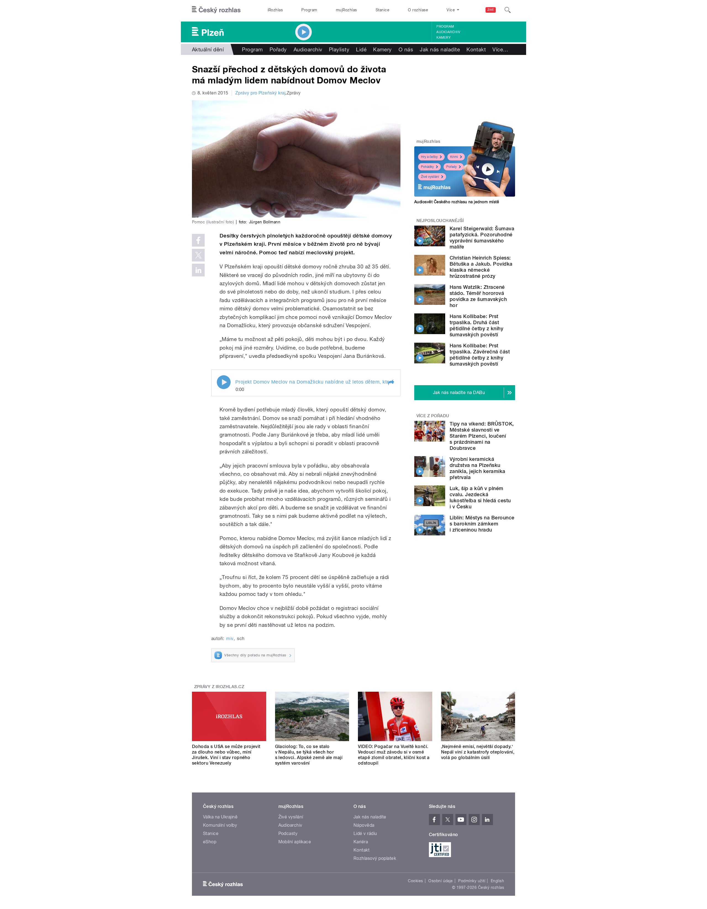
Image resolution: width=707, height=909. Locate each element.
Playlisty (339, 49)
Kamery (443, 37)
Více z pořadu (432, 415)
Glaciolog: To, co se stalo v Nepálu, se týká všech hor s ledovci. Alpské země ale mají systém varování (309, 755)
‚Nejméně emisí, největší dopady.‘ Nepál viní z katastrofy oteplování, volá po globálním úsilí (478, 752)
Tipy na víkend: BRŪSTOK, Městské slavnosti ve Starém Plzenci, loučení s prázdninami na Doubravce (482, 436)
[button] (390, 382)
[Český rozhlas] (216, 10)
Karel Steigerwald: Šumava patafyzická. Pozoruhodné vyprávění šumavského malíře (482, 238)
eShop (209, 841)
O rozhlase (418, 10)
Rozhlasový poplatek (375, 858)
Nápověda (364, 825)
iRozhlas (275, 10)
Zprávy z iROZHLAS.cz (219, 686)
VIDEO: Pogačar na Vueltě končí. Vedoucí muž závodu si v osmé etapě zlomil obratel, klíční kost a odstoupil (394, 755)
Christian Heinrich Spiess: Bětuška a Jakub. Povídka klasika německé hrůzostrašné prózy (481, 267)
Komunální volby (220, 825)
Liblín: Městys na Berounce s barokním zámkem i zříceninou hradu (482, 524)
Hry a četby (429, 157)
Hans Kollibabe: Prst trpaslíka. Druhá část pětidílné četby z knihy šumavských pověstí (476, 325)
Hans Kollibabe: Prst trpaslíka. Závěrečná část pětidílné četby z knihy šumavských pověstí (480, 355)
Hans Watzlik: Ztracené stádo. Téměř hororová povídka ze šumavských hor (478, 296)
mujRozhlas (346, 10)
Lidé (361, 49)
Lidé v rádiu (365, 833)
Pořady (278, 49)
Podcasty (288, 833)
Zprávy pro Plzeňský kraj (260, 93)
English (497, 881)
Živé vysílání (430, 177)
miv (229, 638)
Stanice (382, 10)
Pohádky (427, 167)
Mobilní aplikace (294, 841)
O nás (406, 49)
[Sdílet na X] (198, 255)
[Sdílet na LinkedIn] (198, 270)
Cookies (415, 881)
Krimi (454, 157)
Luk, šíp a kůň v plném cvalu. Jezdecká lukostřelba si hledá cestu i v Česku (480, 497)
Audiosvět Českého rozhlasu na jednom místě (456, 202)
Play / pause (224, 382)
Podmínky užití (471, 881)
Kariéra (361, 841)
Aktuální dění (208, 49)
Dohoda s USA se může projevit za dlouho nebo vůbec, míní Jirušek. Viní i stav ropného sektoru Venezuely (226, 755)
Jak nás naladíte (440, 49)
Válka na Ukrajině (220, 817)
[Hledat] (507, 10)
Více (500, 49)
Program (309, 10)
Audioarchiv (448, 32)
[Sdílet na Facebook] (198, 240)
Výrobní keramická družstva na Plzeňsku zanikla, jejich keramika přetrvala (477, 468)
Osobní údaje (440, 881)
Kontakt (476, 49)
